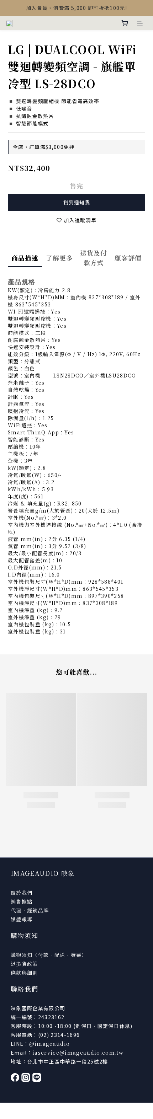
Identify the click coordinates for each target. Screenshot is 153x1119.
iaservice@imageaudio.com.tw (77, 1052)
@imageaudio (49, 1043)
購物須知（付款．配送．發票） (49, 954)
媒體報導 (21, 919)
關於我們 (21, 892)
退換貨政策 (24, 963)
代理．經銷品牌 (30, 910)
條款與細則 (24, 972)
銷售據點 (21, 901)
